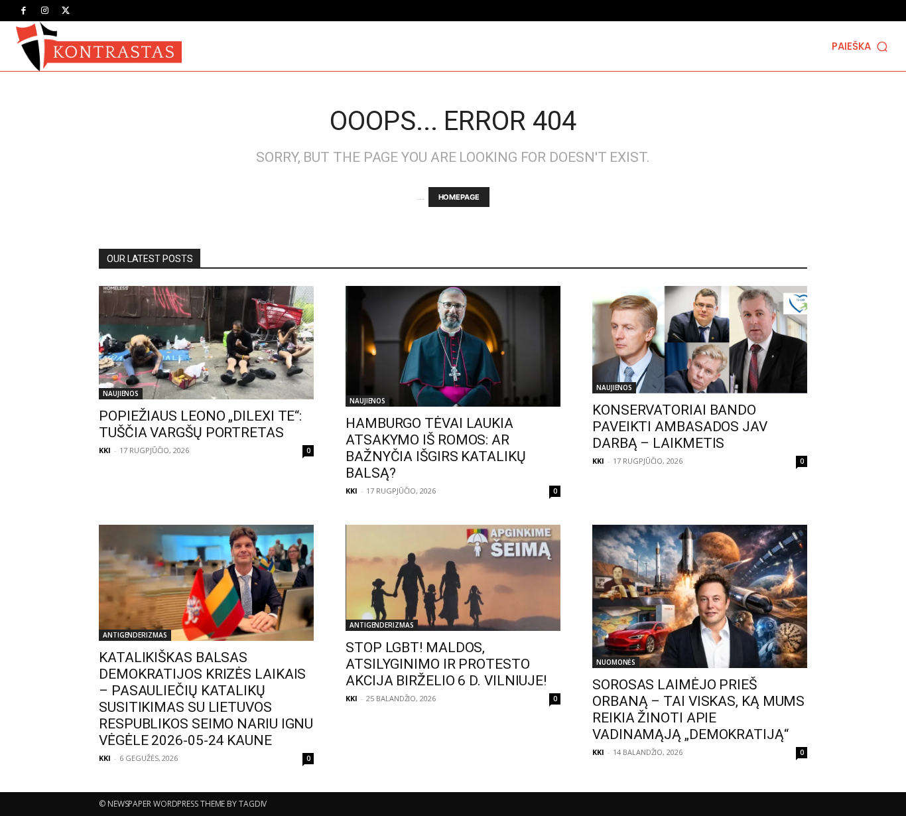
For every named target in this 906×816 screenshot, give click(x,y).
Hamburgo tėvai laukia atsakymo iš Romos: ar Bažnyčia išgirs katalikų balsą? (436, 448)
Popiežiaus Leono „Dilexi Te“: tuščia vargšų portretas (200, 424)
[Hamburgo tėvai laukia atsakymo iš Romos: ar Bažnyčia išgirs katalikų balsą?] (453, 346)
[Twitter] (65, 10)
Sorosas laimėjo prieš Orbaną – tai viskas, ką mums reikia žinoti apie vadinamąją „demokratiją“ (698, 709)
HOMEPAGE (459, 197)
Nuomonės (615, 662)
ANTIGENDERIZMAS (135, 635)
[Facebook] (23, 10)
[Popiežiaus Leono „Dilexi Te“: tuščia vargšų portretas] (206, 342)
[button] (861, 46)
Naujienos (121, 393)
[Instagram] (44, 10)
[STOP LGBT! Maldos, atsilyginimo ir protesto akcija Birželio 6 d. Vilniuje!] (453, 578)
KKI (105, 450)
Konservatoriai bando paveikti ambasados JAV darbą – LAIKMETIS (679, 426)
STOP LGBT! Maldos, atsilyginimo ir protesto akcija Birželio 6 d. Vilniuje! (446, 664)
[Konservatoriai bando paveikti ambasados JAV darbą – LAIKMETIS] (699, 339)
